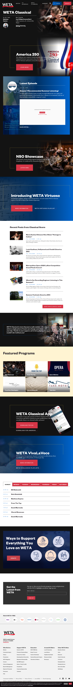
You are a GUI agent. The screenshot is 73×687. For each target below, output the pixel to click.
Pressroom (5, 671)
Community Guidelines (8, 678)
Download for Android (26, 430)
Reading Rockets (61, 661)
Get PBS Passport (20, 661)
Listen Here (24, 167)
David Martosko (17, 508)
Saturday (63, 484)
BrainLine (60, 654)
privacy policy (30, 685)
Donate (67, 3)
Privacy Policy (19, 678)
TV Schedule (25, 3)
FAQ (4, 673)
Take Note (52, 390)
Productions (5, 657)
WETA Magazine (6, 659)
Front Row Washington (11, 390)
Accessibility (37, 678)
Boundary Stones (61, 649)
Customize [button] (66, 683)
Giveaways (46, 659)
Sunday (8, 484)
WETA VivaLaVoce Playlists (27, 468)
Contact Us (6, 642)
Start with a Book (61, 666)
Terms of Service (28, 678)
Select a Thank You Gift (21, 664)
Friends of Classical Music (22, 652)
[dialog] (36, 684)
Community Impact (7, 652)
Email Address (31, 590)
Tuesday (25, 484)
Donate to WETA (20, 649)
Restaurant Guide (48, 657)
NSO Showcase (9, 375)
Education (34, 647)
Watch (18, 3)
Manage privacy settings (42, 114)
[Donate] (36, 568)
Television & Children (35, 659)
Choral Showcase (32, 390)
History (4, 654)
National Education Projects (36, 657)
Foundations (19, 666)
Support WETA (21, 647)
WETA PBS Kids (34, 649)
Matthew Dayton (17, 499)
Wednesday (35, 484)
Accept (70, 683)
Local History (47, 652)
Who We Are (6, 647)
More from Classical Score (52, 306)
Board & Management (7, 666)
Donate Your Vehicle (21, 654)
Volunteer (19, 671)
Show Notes (24, 127)
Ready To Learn (34, 652)
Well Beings (60, 669)
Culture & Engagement (8, 664)
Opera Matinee (54, 375)
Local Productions (48, 649)
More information (21, 208)
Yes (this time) (42, 112)
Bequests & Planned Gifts (22, 659)
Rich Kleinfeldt (16, 494)
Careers (5, 661)
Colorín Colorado (61, 657)
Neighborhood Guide (48, 654)
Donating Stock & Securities (23, 657)
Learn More (24, 67)
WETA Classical (34, 3)
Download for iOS (26, 425)
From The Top (31, 375)
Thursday (46, 484)
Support (45, 3)
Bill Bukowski (16, 490)
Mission (4, 649)
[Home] (8, 5)
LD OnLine (60, 659)
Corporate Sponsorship (22, 669)
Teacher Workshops (35, 654)
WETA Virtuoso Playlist (45, 208)
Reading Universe (61, 664)
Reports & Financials (7, 669)
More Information (26, 462)
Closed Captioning (47, 678)
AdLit (59, 652)
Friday (54, 484)
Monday (17, 484)
